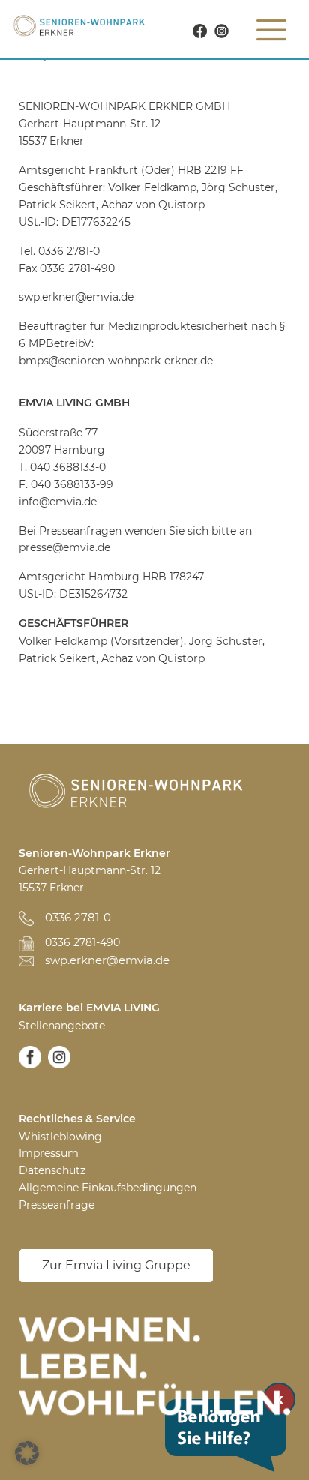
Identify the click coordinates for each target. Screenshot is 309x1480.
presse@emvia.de (64, 547)
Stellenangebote (62, 1026)
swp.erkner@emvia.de (107, 960)
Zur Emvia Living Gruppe (116, 1265)
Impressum (49, 1153)
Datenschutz (52, 1170)
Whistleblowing (60, 1137)
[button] (27, 1453)
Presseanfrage (56, 1205)
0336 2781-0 (78, 917)
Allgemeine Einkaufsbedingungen (107, 1188)
